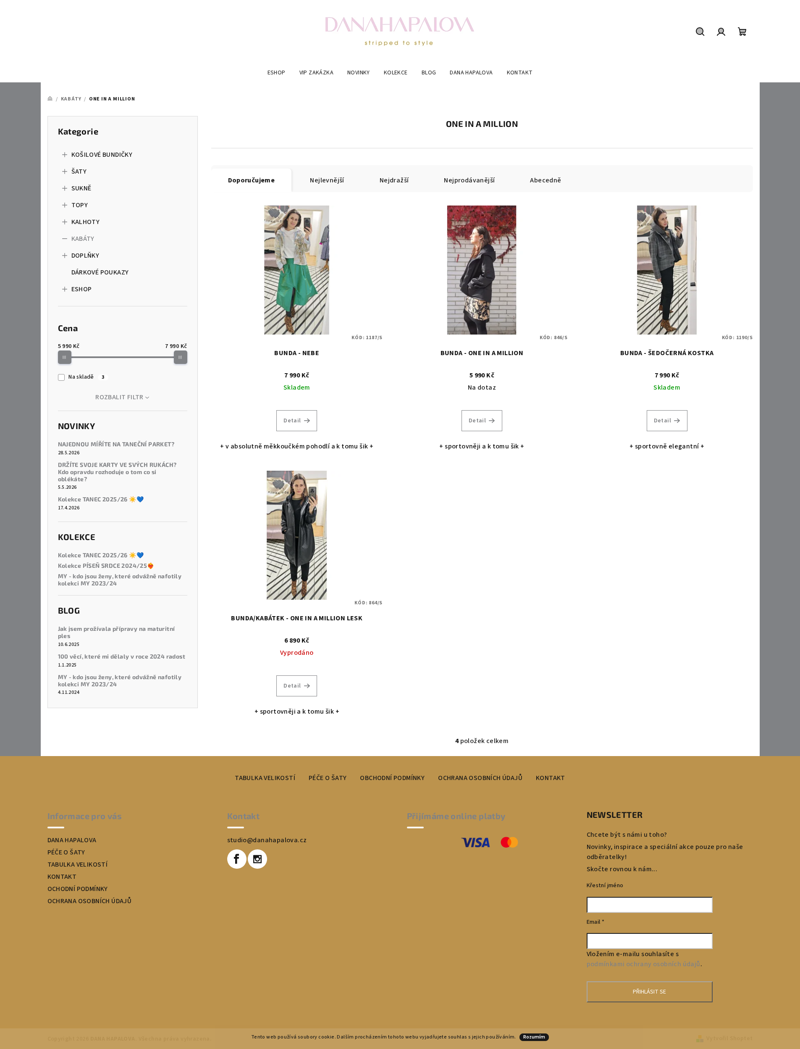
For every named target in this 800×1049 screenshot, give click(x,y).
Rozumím (534, 1037)
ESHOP (81, 289)
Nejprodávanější (469, 180)
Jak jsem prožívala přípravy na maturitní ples (116, 632)
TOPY (79, 205)
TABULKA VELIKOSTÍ (265, 778)
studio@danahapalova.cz (267, 840)
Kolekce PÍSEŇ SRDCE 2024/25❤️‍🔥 (106, 565)
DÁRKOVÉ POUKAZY (100, 272)
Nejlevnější (327, 180)
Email (596, 922)
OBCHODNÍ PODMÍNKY (392, 778)
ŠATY (79, 171)
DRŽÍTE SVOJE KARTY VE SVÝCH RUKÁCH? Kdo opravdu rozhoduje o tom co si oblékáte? (117, 471)
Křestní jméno (605, 885)
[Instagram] (257, 859)
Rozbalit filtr (119, 397)
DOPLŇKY (85, 255)
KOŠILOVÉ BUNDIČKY (102, 154)
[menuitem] (276, 72)
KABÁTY (82, 238)
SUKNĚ (81, 188)
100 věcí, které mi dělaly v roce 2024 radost (122, 656)
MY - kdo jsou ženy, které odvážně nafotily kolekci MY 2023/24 (120, 580)
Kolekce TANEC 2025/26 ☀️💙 (101, 499)
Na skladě (86, 377)
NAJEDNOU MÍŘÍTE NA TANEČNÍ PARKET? (116, 444)
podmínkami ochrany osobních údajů (643, 964)
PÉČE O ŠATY (327, 778)
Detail (292, 420)
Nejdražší (394, 180)
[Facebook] (237, 859)
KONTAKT (550, 778)
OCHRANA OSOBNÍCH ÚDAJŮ (480, 778)
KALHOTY (85, 222)
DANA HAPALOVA (72, 840)
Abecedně (545, 180)
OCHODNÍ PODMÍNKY (77, 888)
